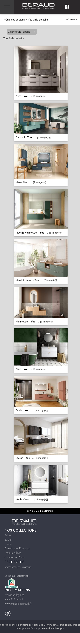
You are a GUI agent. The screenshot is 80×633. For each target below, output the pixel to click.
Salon (8, 535)
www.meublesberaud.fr (18, 604)
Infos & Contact (14, 599)
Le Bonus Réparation (17, 576)
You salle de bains (38, 19)
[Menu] (7, 7)
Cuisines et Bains (15, 557)
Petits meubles (13, 553)
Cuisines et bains (15, 19)
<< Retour (71, 19)
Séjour (8, 539)
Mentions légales (14, 595)
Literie (8, 544)
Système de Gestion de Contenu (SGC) (45, 625)
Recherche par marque (18, 567)
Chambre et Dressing (17, 548)
